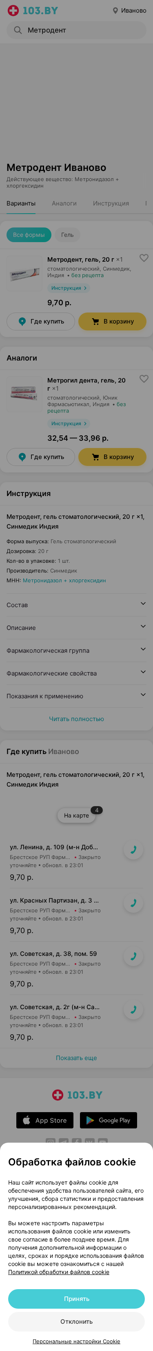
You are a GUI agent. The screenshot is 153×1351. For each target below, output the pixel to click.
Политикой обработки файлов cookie (58, 1271)
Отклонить (76, 1321)
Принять (76, 1299)
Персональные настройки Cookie (76, 1341)
